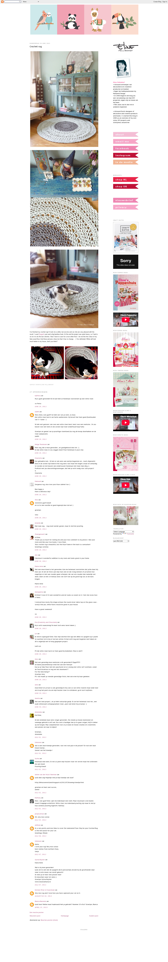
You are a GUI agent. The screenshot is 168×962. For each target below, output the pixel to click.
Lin (36, 634)
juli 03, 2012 (40, 820)
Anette (37, 698)
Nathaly (38, 798)
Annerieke (38, 712)
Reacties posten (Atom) (49, 920)
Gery (36, 659)
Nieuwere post (35, 916)
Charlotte (38, 458)
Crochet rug (36, 46)
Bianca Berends (40, 901)
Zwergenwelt (40, 534)
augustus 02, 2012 (43, 896)
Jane (36, 685)
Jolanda (37, 523)
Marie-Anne (39, 566)
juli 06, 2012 (40, 836)
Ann (36, 555)
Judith (37, 412)
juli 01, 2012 (40, 737)
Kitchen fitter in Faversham (45, 890)
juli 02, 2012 (40, 769)
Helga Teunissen (41, 444)
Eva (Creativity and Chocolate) (46, 622)
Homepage (65, 916)
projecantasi (39, 814)
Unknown (38, 742)
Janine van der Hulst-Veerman (46, 775)
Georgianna (39, 592)
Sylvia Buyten (40, 860)
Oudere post (93, 916)
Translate (130, 534)
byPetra (38, 396)
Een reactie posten (37, 912)
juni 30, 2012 (41, 707)
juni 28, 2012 (41, 406)
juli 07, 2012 (40, 854)
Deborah (38, 481)
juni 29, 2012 (41, 693)
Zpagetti (41, 334)
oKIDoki (37, 825)
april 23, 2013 (41, 907)
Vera (36, 500)
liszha (37, 759)
